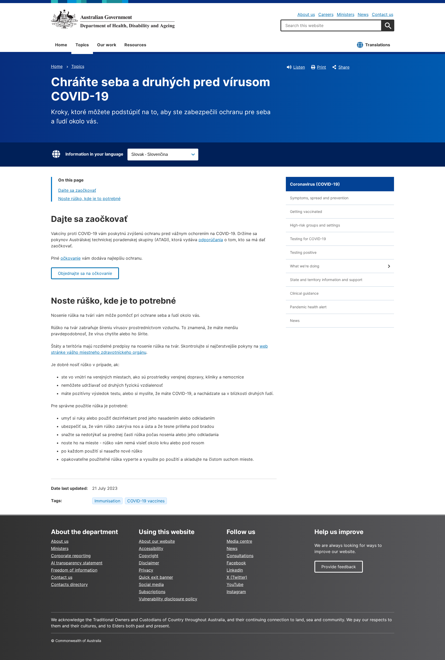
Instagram (236, 591)
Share (343, 67)
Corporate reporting (71, 555)
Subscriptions (152, 591)
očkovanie (71, 258)
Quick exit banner (156, 577)
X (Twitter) (237, 577)
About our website (157, 541)
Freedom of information (74, 570)
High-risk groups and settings (315, 225)
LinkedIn (235, 570)
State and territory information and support (326, 279)
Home (61, 44)
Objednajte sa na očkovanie (85, 273)
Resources (135, 44)
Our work (106, 44)
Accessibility (151, 548)
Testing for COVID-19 (308, 239)
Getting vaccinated (306, 211)
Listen (299, 67)
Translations (377, 44)
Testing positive (303, 252)
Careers (325, 14)
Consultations (240, 555)
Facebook (236, 562)
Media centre (239, 541)
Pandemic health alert (308, 307)
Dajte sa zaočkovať (77, 190)
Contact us (382, 14)
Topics (82, 44)
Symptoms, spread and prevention (319, 198)
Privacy (146, 570)
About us (306, 14)
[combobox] (331, 25)
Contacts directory (69, 584)
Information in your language (94, 154)
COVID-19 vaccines (146, 500)
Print (321, 67)
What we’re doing (304, 266)
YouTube (235, 584)
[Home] (113, 19)
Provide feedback (338, 566)
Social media (151, 584)
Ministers (345, 14)
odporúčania (211, 239)
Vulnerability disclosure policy (168, 598)
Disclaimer (149, 562)
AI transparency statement (76, 562)
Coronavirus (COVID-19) (315, 184)
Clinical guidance (304, 293)
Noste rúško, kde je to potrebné (89, 198)
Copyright (148, 555)
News (363, 14)
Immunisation (107, 500)
